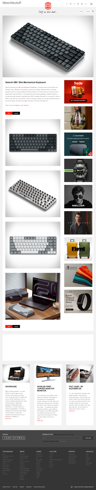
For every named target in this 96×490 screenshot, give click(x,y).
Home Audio (6, 467)
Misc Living (39, 470)
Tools (4, 472)
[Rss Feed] (85, 4)
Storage (38, 474)
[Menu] (91, 4)
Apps (4, 454)
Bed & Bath (39, 459)
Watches (22, 479)
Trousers (22, 476)
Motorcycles (89, 463)
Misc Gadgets (6, 468)
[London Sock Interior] (78, 275)
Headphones (6, 465)
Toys (37, 477)
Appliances (39, 454)
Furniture (38, 461)
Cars (87, 456)
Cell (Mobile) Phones (8, 456)
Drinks (51, 456)
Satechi (17, 105)
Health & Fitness (73, 456)
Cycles (87, 459)
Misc (87, 461)
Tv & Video (5, 474)
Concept (88, 458)
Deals (21, 459)
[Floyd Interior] (78, 249)
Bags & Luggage (24, 456)
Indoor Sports (72, 458)
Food (50, 458)
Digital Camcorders (7, 459)
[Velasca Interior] (78, 118)
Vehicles (89, 451)
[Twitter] (70, 4)
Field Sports (72, 454)
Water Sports (72, 463)
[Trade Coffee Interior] (78, 92)
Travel (50, 467)
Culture (53, 451)
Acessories (22, 454)
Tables (38, 476)
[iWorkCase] (16, 373)
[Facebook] (67, 4)
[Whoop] (78, 301)
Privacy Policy (6, 487)
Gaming (5, 463)
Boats (87, 454)
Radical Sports (72, 461)
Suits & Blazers (23, 472)
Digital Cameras (7, 461)
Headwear (22, 467)
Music (50, 461)
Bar (37, 458)
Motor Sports (72, 459)
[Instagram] (82, 4)
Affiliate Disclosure (39, 487)
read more (8, 418)
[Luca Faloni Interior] (78, 223)
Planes (87, 465)
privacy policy (62, 441)
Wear (22, 451)
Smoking (51, 465)
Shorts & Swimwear (25, 470)
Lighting (38, 467)
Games (38, 463)
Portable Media (6, 470)
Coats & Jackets (24, 458)
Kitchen (38, 465)
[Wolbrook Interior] (78, 170)
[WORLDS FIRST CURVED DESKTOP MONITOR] (48, 373)
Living (38, 451)
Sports (72, 451)
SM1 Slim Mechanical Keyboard (27, 87)
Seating (38, 472)
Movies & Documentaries (55, 459)
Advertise (29, 487)
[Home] (48, 6)
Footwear (22, 465)
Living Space (39, 468)
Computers (5, 458)
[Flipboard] (78, 4)
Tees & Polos (23, 474)
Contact (22, 487)
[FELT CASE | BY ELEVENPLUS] (79, 373)
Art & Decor (39, 456)
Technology (8, 451)
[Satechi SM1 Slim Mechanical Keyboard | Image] (48, 46)
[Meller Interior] (78, 196)
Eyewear (22, 463)
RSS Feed (15, 487)
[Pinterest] (74, 4)
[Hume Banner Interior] (78, 144)
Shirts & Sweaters (24, 468)
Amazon (26, 105)
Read (50, 463)
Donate (51, 454)
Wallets (22, 477)
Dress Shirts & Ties (24, 461)
